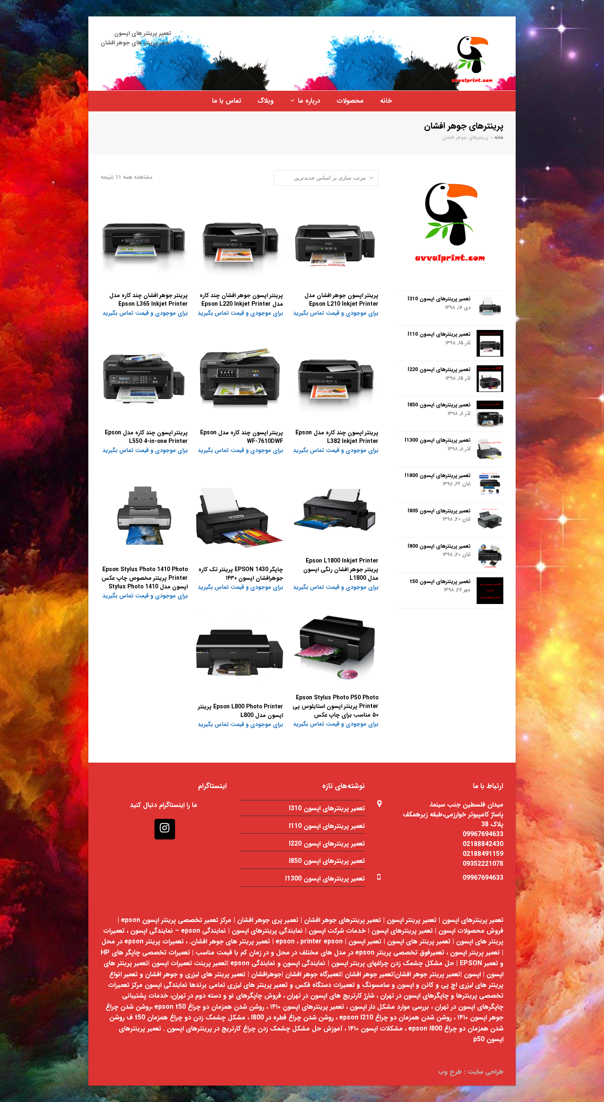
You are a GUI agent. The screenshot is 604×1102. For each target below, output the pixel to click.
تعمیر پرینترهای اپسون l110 (439, 334)
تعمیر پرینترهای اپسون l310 (439, 299)
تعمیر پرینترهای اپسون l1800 (437, 475)
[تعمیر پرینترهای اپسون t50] (490, 590)
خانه (498, 137)
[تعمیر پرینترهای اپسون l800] (490, 555)
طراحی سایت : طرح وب (470, 1072)
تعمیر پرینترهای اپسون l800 (439, 546)
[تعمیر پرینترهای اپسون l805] (490, 520)
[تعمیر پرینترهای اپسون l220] (490, 378)
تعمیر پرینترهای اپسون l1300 (437, 440)
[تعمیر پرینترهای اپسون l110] (490, 343)
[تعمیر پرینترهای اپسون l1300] (490, 449)
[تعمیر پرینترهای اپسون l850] (490, 414)
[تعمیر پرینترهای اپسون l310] (490, 308)
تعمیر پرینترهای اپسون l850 (439, 405)
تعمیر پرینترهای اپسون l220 (439, 369)
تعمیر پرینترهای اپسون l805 (439, 511)
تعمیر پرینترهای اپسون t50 (440, 581)
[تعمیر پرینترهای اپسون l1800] (490, 484)
